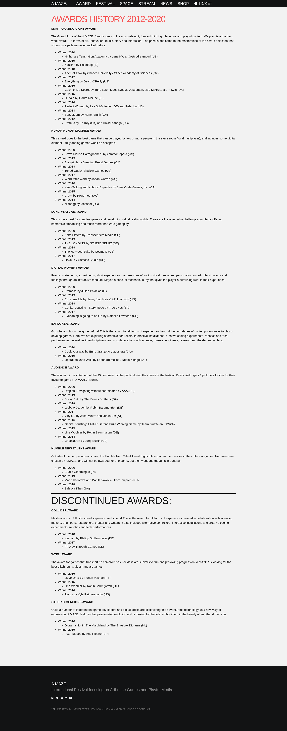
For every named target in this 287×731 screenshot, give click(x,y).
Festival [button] (105, 3)
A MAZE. (59, 3)
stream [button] (146, 3)
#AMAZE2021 (118, 709)
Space (126, 3)
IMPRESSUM (64, 709)
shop (183, 3)
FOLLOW (96, 709)
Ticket (205, 3)
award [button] (83, 3)
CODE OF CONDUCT (138, 709)
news (166, 3)
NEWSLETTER (81, 709)
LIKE (105, 709)
